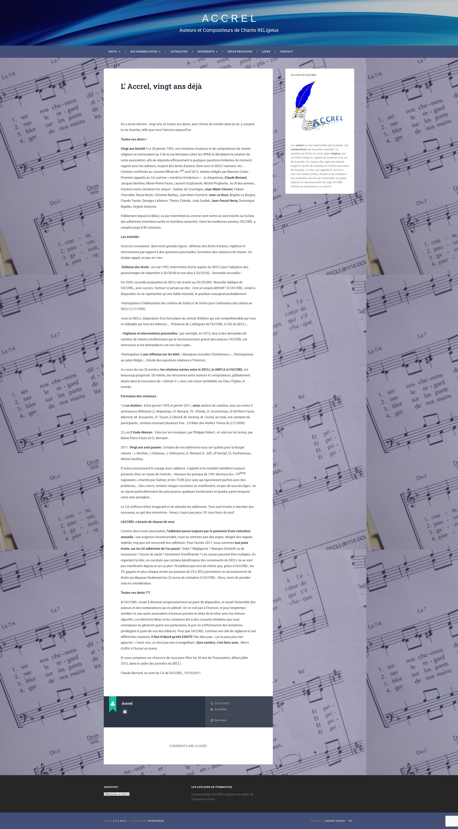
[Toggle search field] (348, 52)
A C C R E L (229, 18)
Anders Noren (335, 820)
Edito (113, 51)
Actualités (179, 51)
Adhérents (205, 51)
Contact (286, 51)
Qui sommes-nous (143, 51)
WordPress (156, 820)
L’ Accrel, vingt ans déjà (161, 86)
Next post (220, 720)
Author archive (125, 711)
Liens (266, 51)
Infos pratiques (240, 51)
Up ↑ (351, 820)
